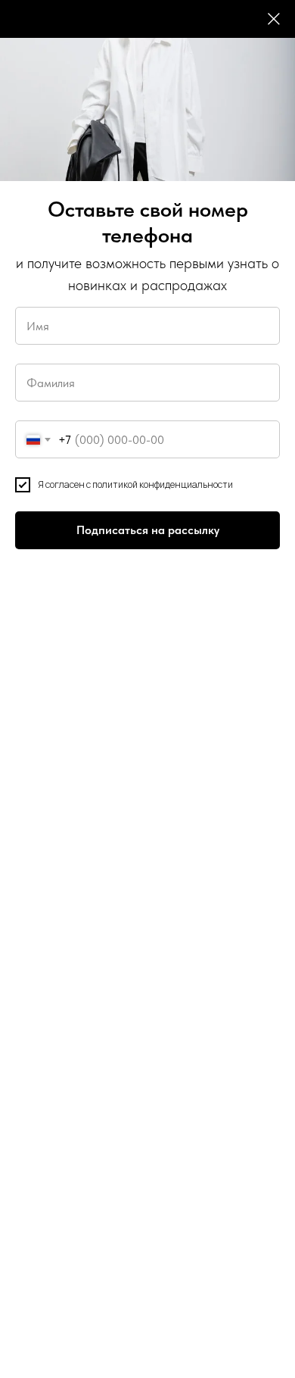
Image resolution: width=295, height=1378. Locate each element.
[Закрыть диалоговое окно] (273, 19)
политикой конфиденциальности (162, 484)
